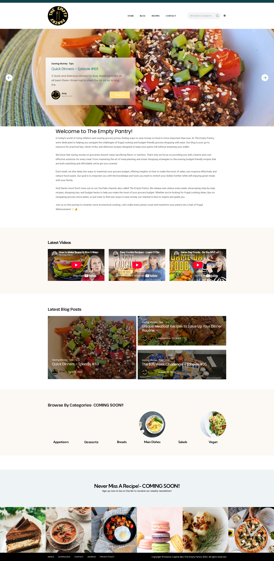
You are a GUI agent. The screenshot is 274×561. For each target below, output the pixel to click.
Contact (171, 15)
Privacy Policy (107, 557)
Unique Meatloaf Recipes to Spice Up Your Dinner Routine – (182, 328)
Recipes (155, 15)
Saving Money (59, 64)
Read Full (120, 95)
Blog (142, 15)
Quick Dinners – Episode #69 (74, 69)
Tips (71, 64)
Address (91, 557)
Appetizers (61, 442)
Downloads (64, 557)
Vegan (213, 442)
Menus (51, 557)
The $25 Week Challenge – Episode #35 (174, 364)
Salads (182, 442)
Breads (122, 442)
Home (131, 15)
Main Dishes (152, 442)
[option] (137, 78)
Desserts (91, 442)
